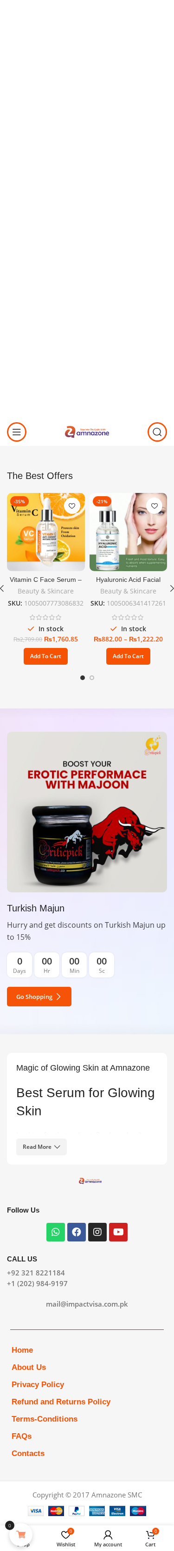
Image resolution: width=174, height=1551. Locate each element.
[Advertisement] (87, 87)
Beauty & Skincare (46, 591)
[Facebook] (76, 1232)
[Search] (157, 432)
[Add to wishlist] (72, 506)
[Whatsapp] (55, 1232)
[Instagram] (97, 1232)
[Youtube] (118, 1232)
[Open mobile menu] (16, 432)
